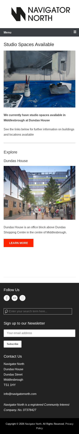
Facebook (7, 298)
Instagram (22, 298)
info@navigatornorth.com (20, 393)
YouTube (15, 298)
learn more (18, 243)
